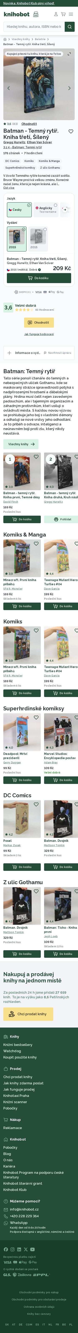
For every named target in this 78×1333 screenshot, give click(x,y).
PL (71, 1324)
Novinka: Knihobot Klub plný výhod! (29, 3)
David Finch (10, 501)
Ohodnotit (29, 124)
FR (57, 1324)
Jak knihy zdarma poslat (23, 1083)
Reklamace (12, 1128)
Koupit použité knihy (20, 1057)
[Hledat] (70, 27)
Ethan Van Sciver (39, 142)
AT (14, 1324)
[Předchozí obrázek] (8, 88)
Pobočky (10, 1108)
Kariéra (9, 1166)
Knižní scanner (15, 1102)
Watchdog (12, 1051)
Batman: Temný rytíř (29, 371)
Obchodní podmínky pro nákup (39, 1292)
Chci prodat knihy (17, 1077)
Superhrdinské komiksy (33, 708)
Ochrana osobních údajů (39, 1306)
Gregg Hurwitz (14, 142)
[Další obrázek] (69, 88)
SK (7, 1324)
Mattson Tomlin (13, 932)
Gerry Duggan (12, 762)
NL (50, 1324)
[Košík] (63, 14)
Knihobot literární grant (22, 1183)
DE (21, 1324)
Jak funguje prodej (19, 1089)
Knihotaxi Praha (16, 1096)
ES (37, 1324)
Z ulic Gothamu (23, 882)
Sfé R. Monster (12, 588)
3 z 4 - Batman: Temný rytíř (22, 147)
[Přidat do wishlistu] (71, 131)
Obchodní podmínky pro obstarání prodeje (39, 1299)
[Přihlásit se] (56, 14)
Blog (7, 1154)
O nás (8, 1160)
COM (29, 1324)
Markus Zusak (12, 845)
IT (43, 1324)
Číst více (9, 187)
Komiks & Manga (24, 535)
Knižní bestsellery (17, 1045)
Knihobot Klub (14, 1190)
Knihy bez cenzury (39, 1314)
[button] (39, 84)
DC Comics (17, 795)
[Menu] (71, 14)
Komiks (12, 621)
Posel (7, 840)
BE (64, 1324)
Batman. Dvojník (56, 840)
